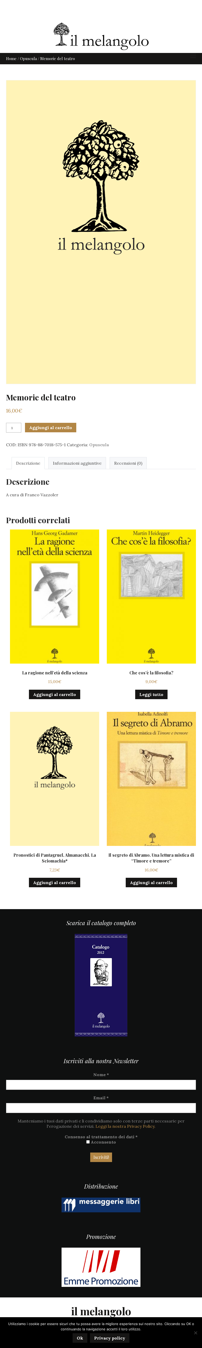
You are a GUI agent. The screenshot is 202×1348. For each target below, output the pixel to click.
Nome (101, 1074)
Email (101, 1097)
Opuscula (28, 58)
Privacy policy (109, 1338)
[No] (195, 1332)
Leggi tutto (151, 694)
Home (11, 58)
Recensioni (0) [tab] (128, 463)
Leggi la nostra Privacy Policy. (125, 1126)
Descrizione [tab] (28, 463)
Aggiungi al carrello (50, 427)
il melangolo (101, 1311)
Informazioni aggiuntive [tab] (77, 463)
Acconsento (103, 1142)
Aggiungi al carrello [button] (54, 694)
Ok (80, 1338)
